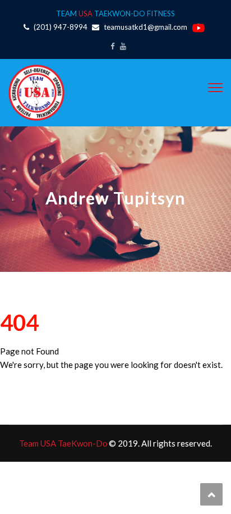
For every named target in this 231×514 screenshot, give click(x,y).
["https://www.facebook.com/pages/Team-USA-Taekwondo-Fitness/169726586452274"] (112, 46)
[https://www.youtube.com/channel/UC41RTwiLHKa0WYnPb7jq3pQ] (123, 46)
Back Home (25, 385)
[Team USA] (36, 92)
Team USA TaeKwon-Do (63, 443)
